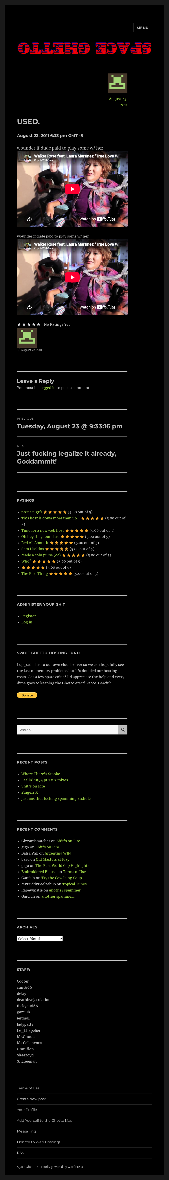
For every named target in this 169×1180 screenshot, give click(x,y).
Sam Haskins (32, 549)
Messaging (26, 1131)
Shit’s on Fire (33, 786)
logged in (47, 387)
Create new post (31, 1099)
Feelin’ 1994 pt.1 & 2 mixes (44, 780)
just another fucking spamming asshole (56, 798)
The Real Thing (34, 573)
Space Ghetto (26, 1167)
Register (28, 616)
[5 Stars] (38, 324)
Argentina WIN (58, 853)
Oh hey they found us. (40, 536)
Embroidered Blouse (39, 871)
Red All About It (35, 543)
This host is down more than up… (50, 518)
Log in (26, 622)
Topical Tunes (74, 884)
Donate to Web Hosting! (38, 1142)
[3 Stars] (29, 324)
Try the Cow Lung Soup (61, 878)
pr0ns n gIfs (31, 512)
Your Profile (27, 1110)
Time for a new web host (42, 530)
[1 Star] (19, 324)
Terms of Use (74, 871)
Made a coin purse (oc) (41, 555)
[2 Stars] (24, 324)
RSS (20, 1153)
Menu (143, 28)
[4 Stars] (33, 324)
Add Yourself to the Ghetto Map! (45, 1120)
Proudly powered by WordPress (61, 1167)
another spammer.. (65, 890)
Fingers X (29, 792)
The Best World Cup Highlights (62, 865)
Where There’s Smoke (40, 774)
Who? (26, 561)
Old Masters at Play (52, 859)
